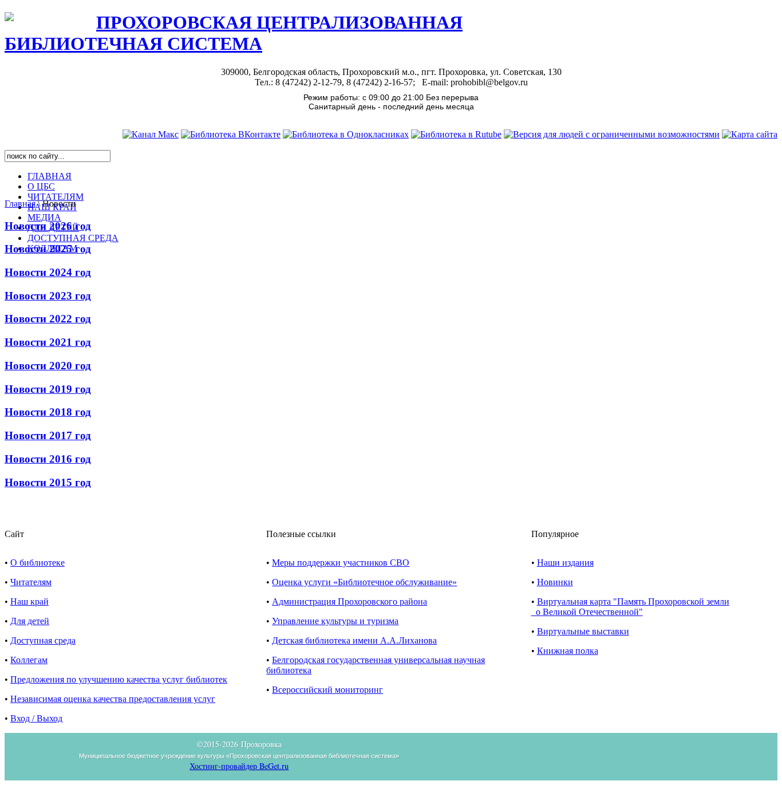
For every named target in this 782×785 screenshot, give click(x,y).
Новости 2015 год (48, 482)
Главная (20, 203)
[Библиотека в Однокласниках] (346, 134)
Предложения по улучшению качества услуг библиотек (118, 679)
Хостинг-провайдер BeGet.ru (239, 765)
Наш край (29, 601)
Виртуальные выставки (583, 631)
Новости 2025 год (48, 249)
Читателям (31, 582)
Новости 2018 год (48, 412)
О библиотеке (37, 562)
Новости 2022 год (48, 319)
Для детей (29, 621)
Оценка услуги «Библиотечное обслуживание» (364, 582)
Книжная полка (567, 651)
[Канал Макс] (151, 134)
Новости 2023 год (48, 296)
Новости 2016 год (48, 459)
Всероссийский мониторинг (327, 690)
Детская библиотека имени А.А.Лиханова (354, 640)
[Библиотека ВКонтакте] (231, 134)
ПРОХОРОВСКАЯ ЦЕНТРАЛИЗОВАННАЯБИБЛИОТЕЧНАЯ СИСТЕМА (234, 33)
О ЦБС (41, 186)
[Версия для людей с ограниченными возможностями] (612, 134)
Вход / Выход (36, 718)
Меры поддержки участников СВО (340, 562)
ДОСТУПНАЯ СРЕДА (73, 238)
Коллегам (29, 660)
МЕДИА (44, 217)
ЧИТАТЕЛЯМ (55, 197)
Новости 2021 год (48, 342)
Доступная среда (43, 640)
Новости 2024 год (48, 272)
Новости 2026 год (48, 226)
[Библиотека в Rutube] (456, 134)
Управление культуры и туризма (335, 621)
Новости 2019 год (48, 389)
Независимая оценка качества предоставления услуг (112, 699)
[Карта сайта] (749, 134)
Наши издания (565, 562)
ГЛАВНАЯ (49, 176)
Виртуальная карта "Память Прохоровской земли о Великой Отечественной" (630, 607)
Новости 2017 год (48, 435)
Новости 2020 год (48, 366)
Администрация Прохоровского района (349, 601)
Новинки (555, 582)
